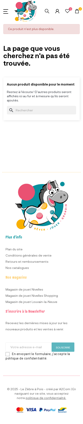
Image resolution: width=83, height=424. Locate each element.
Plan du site (14, 249)
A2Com (64, 389)
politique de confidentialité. (46, 398)
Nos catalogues (17, 268)
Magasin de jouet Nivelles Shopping (32, 295)
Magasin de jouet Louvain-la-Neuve (31, 302)
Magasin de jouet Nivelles (24, 289)
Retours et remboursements (27, 261)
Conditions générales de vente (29, 255)
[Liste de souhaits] (67, 11)
